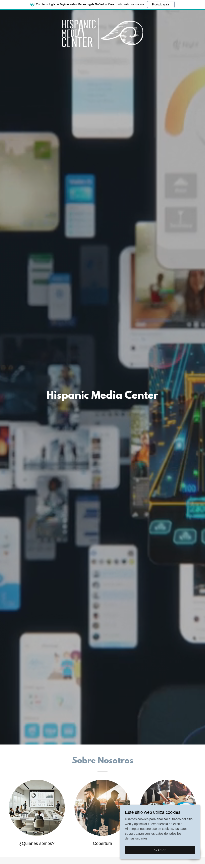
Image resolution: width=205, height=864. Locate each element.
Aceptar (160, 849)
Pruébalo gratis (161, 4)
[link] (102, 14)
